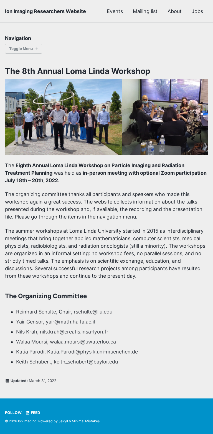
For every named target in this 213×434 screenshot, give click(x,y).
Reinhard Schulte (36, 312)
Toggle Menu (21, 48)
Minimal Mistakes (86, 421)
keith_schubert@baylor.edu (86, 362)
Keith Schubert (33, 362)
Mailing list (145, 11)
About (175, 11)
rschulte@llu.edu (93, 312)
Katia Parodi (30, 352)
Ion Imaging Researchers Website (45, 11)
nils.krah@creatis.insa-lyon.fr (74, 332)
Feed (35, 412)
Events (115, 11)
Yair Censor (29, 322)
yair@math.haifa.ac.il (70, 322)
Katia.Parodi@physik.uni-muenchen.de (92, 352)
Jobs (197, 11)
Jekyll (63, 421)
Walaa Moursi (31, 342)
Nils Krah (26, 332)
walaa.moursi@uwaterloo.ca (83, 342)
